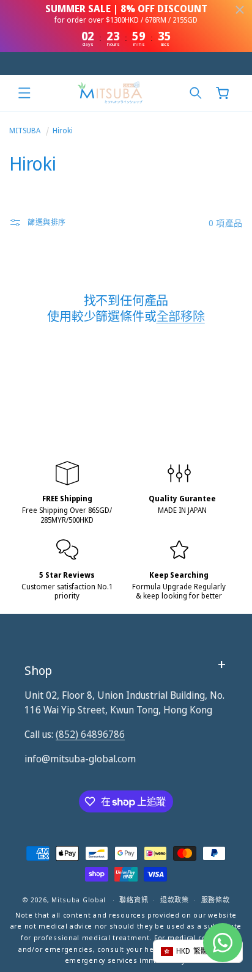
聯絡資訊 (133, 899)
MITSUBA (24, 130)
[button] (24, 92)
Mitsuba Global (78, 899)
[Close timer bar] (240, 10)
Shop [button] (38, 670)
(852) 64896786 (90, 734)
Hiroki (63, 130)
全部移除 (181, 317)
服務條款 (215, 899)
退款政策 (174, 899)
